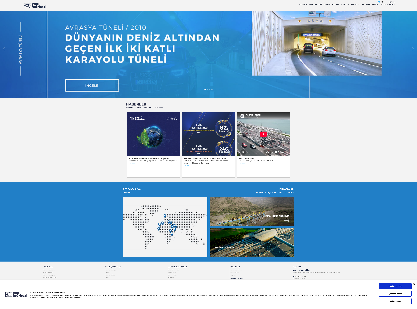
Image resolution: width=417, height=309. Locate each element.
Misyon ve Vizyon (48, 272)
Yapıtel (107, 277)
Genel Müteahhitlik (173, 270)
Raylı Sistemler (172, 272)
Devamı (132, 164)
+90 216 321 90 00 (300, 276)
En (383, 2)
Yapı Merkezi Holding (49, 270)
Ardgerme (171, 277)
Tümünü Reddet (395, 301)
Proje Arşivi (233, 275)
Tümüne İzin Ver (395, 286)
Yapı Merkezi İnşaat (110, 270)
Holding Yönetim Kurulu (50, 277)
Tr (379, 2)
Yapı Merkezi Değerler (49, 275)
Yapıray (107, 272)
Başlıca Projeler (224, 247)
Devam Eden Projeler (277, 216)
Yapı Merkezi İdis (110, 275)
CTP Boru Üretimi (173, 275)
